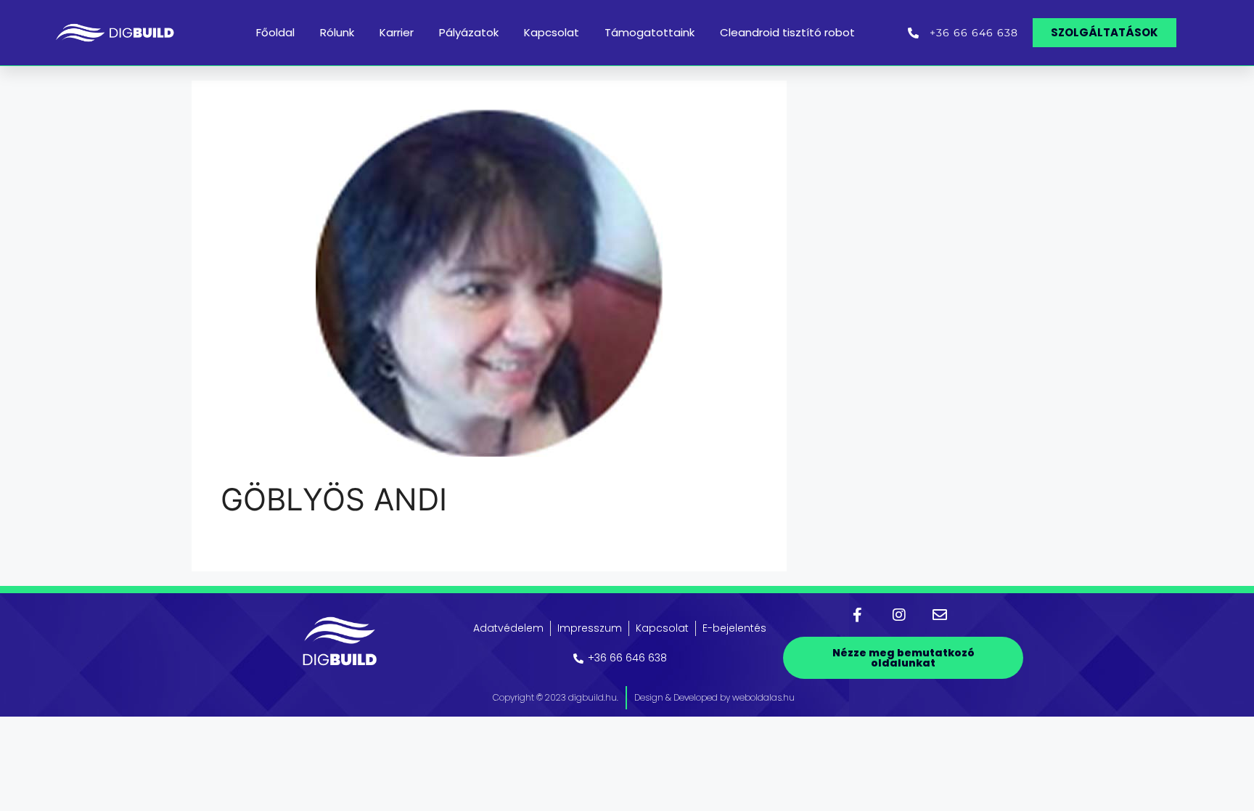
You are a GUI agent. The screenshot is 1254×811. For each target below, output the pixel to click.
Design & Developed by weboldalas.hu (714, 697)
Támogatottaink (649, 32)
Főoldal (275, 32)
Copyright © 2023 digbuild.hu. (555, 697)
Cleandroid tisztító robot (787, 32)
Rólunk (337, 32)
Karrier (397, 32)
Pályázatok (469, 32)
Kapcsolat (551, 32)
